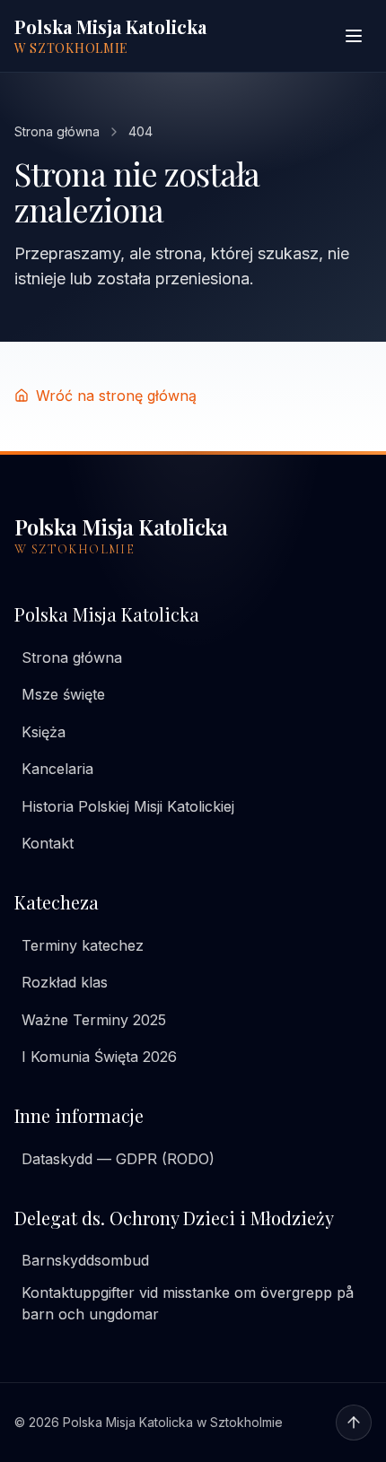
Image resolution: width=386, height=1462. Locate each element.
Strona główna (57, 131)
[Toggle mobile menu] (354, 36)
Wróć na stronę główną (116, 396)
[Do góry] (354, 1422)
